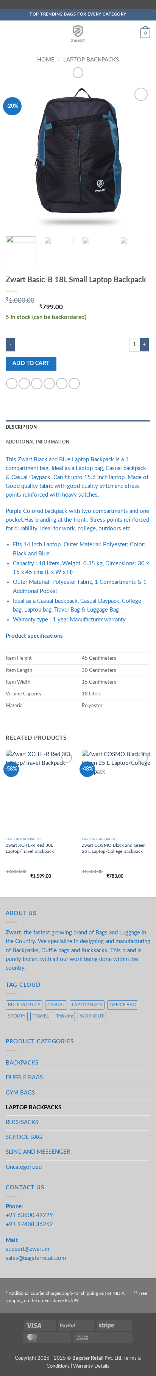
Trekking (64, 1016)
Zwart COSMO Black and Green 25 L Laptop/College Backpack (114, 848)
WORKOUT (92, 1016)
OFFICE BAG (122, 1005)
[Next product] (78, 72)
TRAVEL (41, 1016)
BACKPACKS (22, 1063)
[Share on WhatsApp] (11, 383)
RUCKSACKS (22, 1122)
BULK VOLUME (24, 1005)
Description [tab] (21, 427)
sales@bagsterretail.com (36, 1258)
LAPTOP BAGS (87, 1005)
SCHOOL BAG (24, 1137)
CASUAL (56, 1005)
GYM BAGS (20, 1093)
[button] (10, 33)
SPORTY (16, 1016)
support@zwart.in (27, 1249)
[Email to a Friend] (49, 383)
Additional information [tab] (37, 442)
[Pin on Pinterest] (61, 383)
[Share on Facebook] (24, 383)
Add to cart (31, 363)
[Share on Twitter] (36, 383)
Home (46, 60)
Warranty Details (91, 1366)
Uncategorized (24, 1167)
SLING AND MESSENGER (38, 1152)
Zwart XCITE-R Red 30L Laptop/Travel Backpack (30, 848)
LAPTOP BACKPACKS (91, 60)
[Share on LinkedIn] (74, 383)
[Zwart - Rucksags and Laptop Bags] (78, 33)
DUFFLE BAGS (24, 1077)
